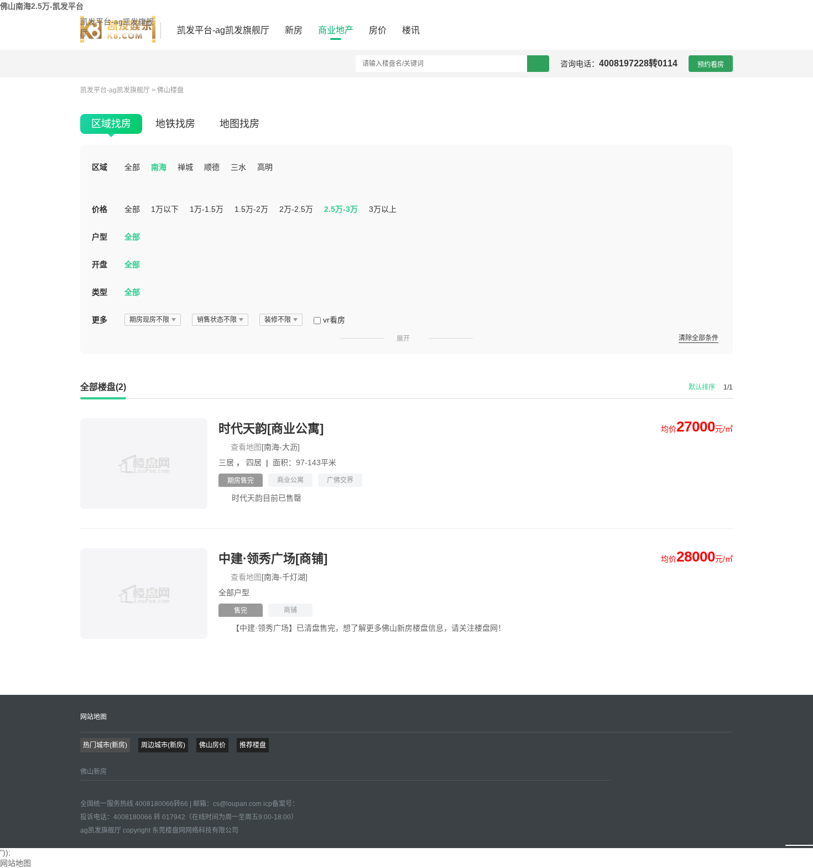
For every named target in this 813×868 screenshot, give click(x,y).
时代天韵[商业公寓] (271, 428)
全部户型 (233, 592)
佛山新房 (93, 772)
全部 (132, 167)
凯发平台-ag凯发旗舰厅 (117, 27)
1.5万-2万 (251, 209)
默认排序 (702, 387)
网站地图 (93, 717)
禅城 (185, 167)
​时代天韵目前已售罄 (266, 497)
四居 (255, 462)
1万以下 (165, 209)
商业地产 (335, 30)
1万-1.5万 (206, 209)
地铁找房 (175, 123)
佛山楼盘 (170, 90)
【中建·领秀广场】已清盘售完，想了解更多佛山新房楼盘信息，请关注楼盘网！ (368, 627)
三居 (227, 462)
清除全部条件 (698, 338)
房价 (378, 30)
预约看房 (710, 65)
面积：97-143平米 (304, 462)
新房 (294, 30)
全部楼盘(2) (103, 387)
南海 (158, 167)
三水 (238, 167)
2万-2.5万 (296, 209)
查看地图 (246, 447)
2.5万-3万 (341, 209)
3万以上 (383, 209)
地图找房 (239, 123)
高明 (265, 167)
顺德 (212, 167)
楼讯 (411, 30)
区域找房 (111, 123)
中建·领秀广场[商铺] (272, 558)
